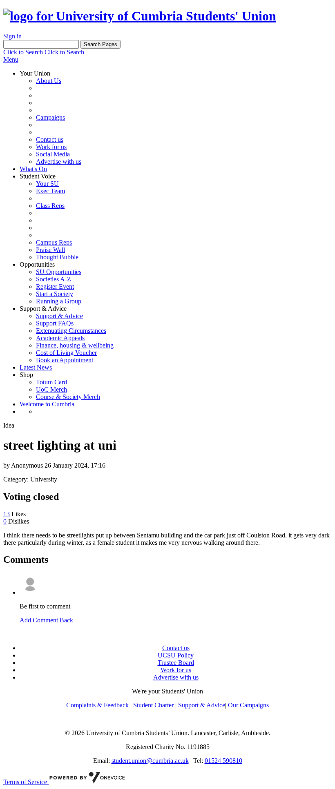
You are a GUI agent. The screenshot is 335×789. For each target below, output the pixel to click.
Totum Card (51, 382)
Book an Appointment (64, 360)
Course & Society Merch (68, 396)
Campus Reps (54, 242)
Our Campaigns (247, 705)
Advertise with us (58, 161)
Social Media (53, 154)
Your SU (47, 183)
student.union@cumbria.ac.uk (150, 760)
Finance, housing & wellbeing (75, 345)
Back (66, 620)
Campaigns (50, 117)
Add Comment (39, 620)
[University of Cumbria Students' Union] (139, 16)
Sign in (12, 36)
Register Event (55, 286)
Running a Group (58, 301)
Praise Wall (50, 249)
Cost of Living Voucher (66, 352)
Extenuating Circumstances (71, 330)
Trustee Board (176, 662)
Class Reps (50, 205)
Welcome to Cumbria (47, 404)
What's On (33, 168)
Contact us (49, 139)
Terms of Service (26, 781)
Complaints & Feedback (97, 705)
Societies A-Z (53, 279)
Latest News (36, 367)
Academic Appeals (60, 337)
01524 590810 (223, 760)
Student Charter (153, 705)
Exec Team (50, 190)
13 (6, 513)
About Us (48, 80)
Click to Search (23, 52)
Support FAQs (55, 323)
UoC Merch (51, 389)
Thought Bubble (57, 257)
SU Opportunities (58, 271)
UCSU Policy (176, 655)
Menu (10, 59)
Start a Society (54, 293)
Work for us (51, 146)
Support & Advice (59, 315)
